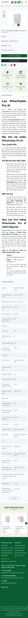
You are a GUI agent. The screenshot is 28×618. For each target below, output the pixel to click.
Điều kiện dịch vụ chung (7, 548)
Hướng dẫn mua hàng (6, 550)
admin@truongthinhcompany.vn (7, 583)
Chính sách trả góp (19, 550)
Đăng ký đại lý (4, 555)
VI (21, 3)
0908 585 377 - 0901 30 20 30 (8, 561)
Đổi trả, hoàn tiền (19, 555)
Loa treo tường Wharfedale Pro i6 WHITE (13, 30)
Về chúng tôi (4, 545)
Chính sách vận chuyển (20, 553)
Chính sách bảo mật (20, 548)
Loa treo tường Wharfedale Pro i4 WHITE (19, 528)
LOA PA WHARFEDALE (19, 6)
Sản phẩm (7, 6)
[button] (14, 25)
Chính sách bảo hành (20, 545)
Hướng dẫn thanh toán (6, 553)
